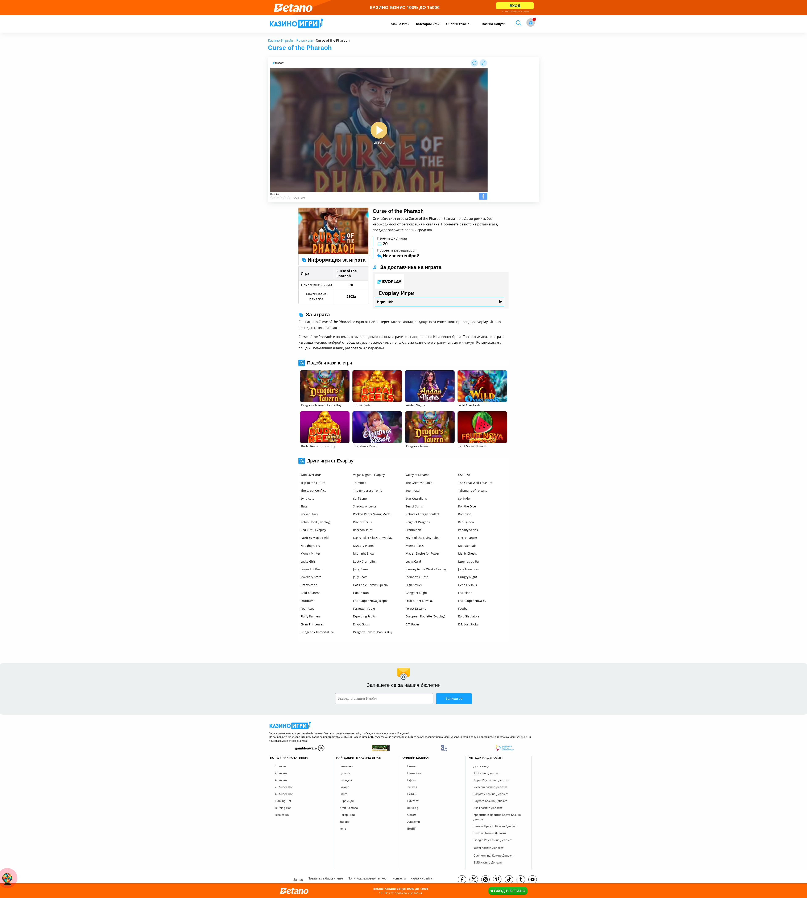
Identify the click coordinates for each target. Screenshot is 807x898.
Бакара (344, 787)
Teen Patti (413, 491)
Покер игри (347, 814)
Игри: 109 (385, 301)
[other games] (324, 386)
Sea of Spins (414, 506)
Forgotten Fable (364, 609)
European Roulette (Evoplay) (425, 616)
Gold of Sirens (310, 593)
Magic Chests (467, 553)
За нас (298, 879)
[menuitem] (400, 24)
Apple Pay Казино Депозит (491, 780)
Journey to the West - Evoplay (426, 569)
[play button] (378, 130)
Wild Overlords (311, 475)
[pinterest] (497, 879)
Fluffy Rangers (311, 616)
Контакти (399, 878)
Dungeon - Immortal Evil (318, 632)
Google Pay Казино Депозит (492, 840)
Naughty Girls (310, 546)
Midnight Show (363, 553)
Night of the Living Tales (422, 538)
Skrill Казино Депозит (487, 807)
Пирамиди (346, 801)
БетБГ (411, 828)
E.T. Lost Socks (468, 624)
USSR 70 (464, 475)
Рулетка (344, 773)
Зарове (344, 821)
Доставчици (481, 766)
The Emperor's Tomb (367, 491)
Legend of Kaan (311, 569)
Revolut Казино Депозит (489, 833)
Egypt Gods (361, 624)
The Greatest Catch (419, 483)
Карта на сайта (421, 878)
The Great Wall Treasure (475, 483)
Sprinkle (464, 499)
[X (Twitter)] (473, 879)
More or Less (415, 546)
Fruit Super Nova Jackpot (370, 601)
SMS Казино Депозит (487, 862)
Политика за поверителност (368, 878)
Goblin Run (361, 593)
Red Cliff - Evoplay (313, 530)
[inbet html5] (403, 7)
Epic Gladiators (468, 616)
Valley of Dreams (417, 475)
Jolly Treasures (468, 569)
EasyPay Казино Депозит (490, 794)
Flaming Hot (283, 801)
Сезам (411, 814)
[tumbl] (521, 879)
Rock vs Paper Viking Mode (371, 514)
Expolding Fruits (364, 616)
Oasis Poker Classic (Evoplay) (373, 538)
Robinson (464, 514)
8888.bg (412, 807)
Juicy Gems (360, 569)
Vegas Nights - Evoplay (369, 475)
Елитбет (412, 801)
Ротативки (304, 40)
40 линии (281, 780)
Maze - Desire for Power (422, 553)
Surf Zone (360, 499)
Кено (342, 828)
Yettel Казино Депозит (488, 847)
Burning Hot (283, 807)
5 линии (280, 766)
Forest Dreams (416, 609)
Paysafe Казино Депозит (490, 801)
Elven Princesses (312, 624)
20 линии (281, 773)
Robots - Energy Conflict (422, 514)
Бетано (412, 766)
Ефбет (411, 780)
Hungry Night (467, 577)
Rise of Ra (282, 814)
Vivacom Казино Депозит (490, 787)
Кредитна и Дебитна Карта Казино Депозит (497, 817)
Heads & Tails (467, 585)
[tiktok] (509, 879)
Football (463, 609)
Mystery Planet (363, 546)
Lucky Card (413, 561)
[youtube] (532, 879)
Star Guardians (416, 499)
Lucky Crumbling (365, 561)
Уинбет (412, 787)
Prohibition (413, 530)
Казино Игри (399, 24)
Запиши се (454, 698)
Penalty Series (468, 530)
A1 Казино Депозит (486, 773)
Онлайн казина (457, 24)
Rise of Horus (362, 522)
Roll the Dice (467, 506)
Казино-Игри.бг (281, 40)
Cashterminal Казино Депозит (493, 855)
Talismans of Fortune (472, 491)
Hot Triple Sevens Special (371, 585)
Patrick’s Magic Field (315, 538)
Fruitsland (465, 593)
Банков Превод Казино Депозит (495, 826)
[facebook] (462, 879)
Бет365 (412, 794)
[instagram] (485, 879)
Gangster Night (416, 593)
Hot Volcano (309, 585)
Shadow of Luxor (364, 506)
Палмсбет (414, 773)
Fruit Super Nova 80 (420, 601)
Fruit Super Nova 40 (472, 601)
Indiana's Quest (417, 577)
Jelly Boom (360, 577)
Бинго (343, 794)
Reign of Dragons (418, 522)
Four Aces (307, 609)
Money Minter (310, 553)
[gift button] (530, 22)
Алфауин (413, 821)
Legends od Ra (468, 561)
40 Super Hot (284, 794)
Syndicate (307, 499)
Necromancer (467, 538)
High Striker (414, 585)
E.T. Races (412, 624)
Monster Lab (467, 546)
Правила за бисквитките (325, 878)
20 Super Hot (284, 787)
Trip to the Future (313, 483)
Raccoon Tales (363, 530)
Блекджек (345, 780)
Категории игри (427, 24)
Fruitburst (308, 601)
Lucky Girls (308, 561)
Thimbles (359, 483)
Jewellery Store (311, 577)
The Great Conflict (313, 491)
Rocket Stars (309, 514)
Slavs (304, 506)
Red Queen (466, 522)
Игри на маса (348, 807)
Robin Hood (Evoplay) (315, 522)
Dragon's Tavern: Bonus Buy (372, 632)
